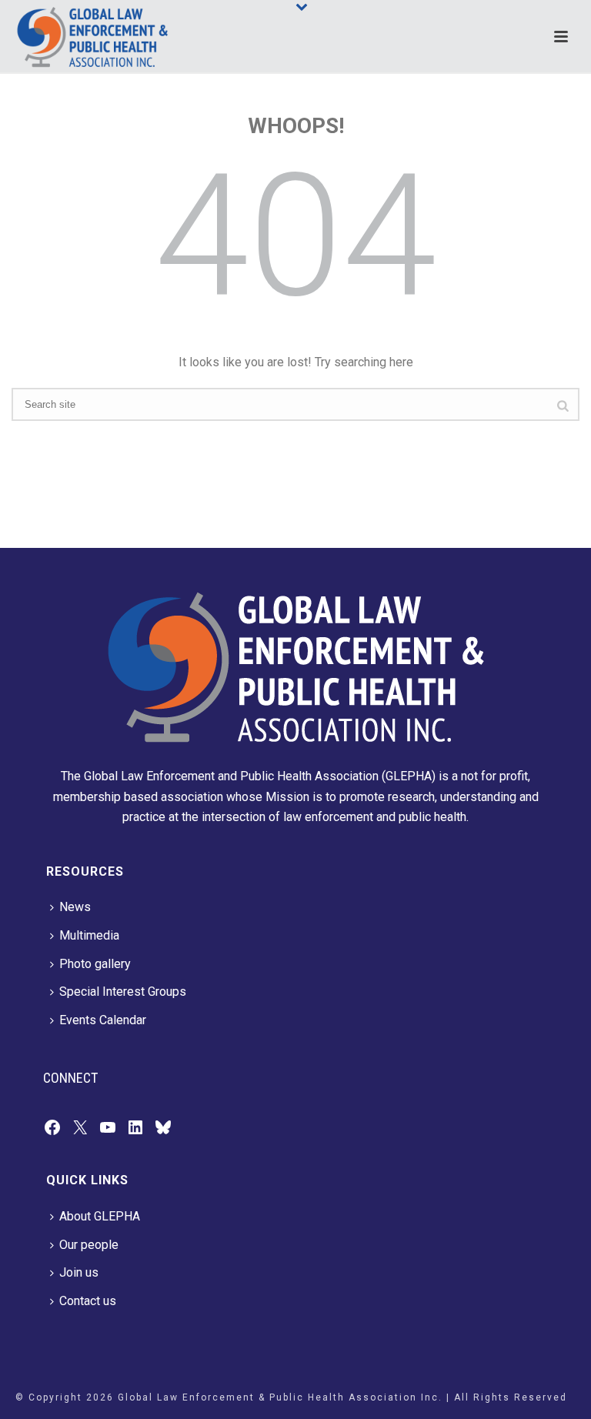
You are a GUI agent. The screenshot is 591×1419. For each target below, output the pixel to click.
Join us (78, 1272)
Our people (89, 1244)
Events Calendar (102, 1020)
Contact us (87, 1301)
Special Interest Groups (122, 991)
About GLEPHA (99, 1216)
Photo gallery (95, 964)
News (75, 907)
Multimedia (89, 935)
